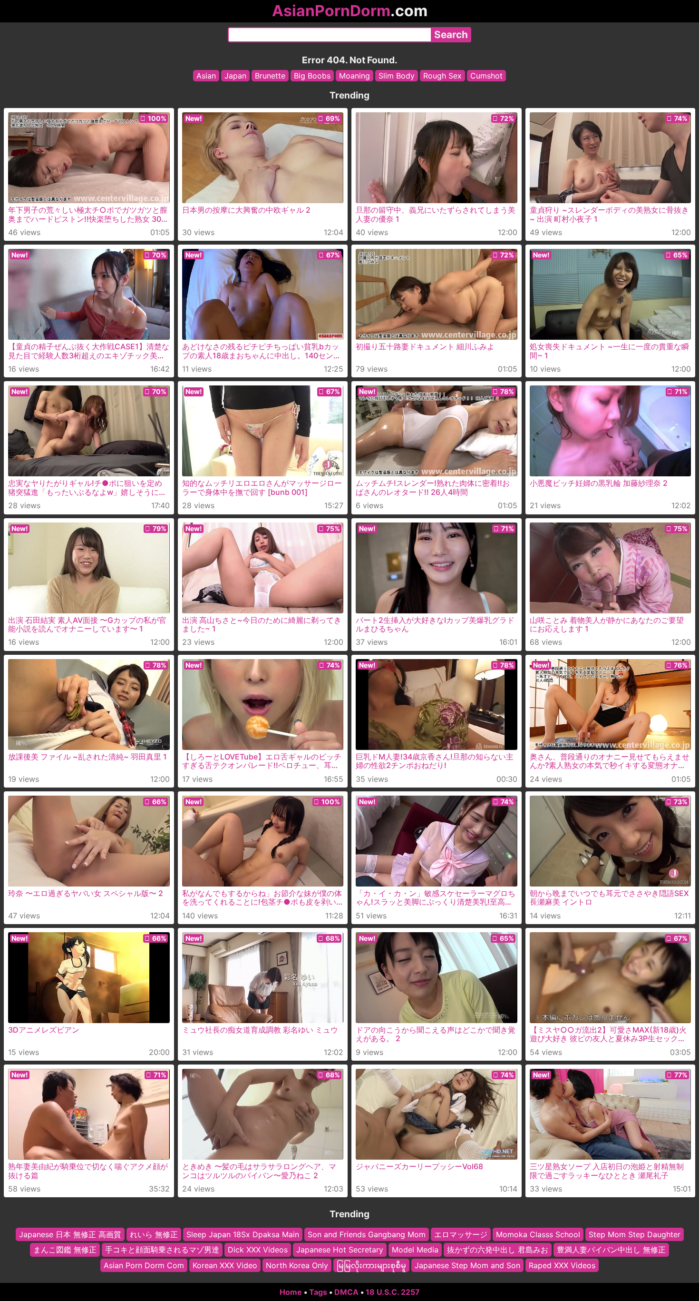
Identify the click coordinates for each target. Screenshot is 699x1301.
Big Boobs (312, 75)
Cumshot (486, 75)
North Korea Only (297, 1265)
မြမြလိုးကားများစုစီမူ (371, 1265)
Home (291, 1292)
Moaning (354, 75)
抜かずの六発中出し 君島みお (497, 1250)
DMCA (346, 1292)
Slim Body (397, 75)
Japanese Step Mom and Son (467, 1265)
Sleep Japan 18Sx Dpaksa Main (242, 1234)
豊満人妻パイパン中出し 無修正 (611, 1250)
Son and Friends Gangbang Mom (367, 1234)
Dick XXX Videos (258, 1250)
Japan (235, 75)
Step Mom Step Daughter (634, 1234)
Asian (206, 75)
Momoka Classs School (538, 1234)
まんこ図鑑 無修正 (65, 1250)
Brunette (270, 75)
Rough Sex (442, 75)
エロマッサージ (460, 1234)
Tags (318, 1292)
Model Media (415, 1250)
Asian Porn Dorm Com (144, 1265)
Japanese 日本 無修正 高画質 (70, 1234)
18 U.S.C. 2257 (393, 1292)
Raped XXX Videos (562, 1265)
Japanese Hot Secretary (339, 1250)
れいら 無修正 (154, 1234)
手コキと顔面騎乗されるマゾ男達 (162, 1250)
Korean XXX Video (225, 1265)
